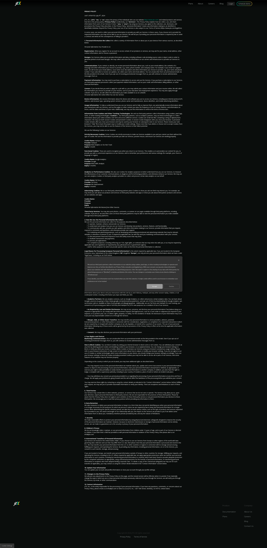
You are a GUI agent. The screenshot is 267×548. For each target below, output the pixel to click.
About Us (248, 512)
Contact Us (248, 526)
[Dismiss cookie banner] (178, 260)
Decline (171, 286)
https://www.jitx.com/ (151, 20)
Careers (247, 517)
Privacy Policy (125, 537)
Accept (154, 286)
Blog (246, 521)
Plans (224, 517)
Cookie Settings (7, 546)
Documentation (229, 512)
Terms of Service (140, 537)
